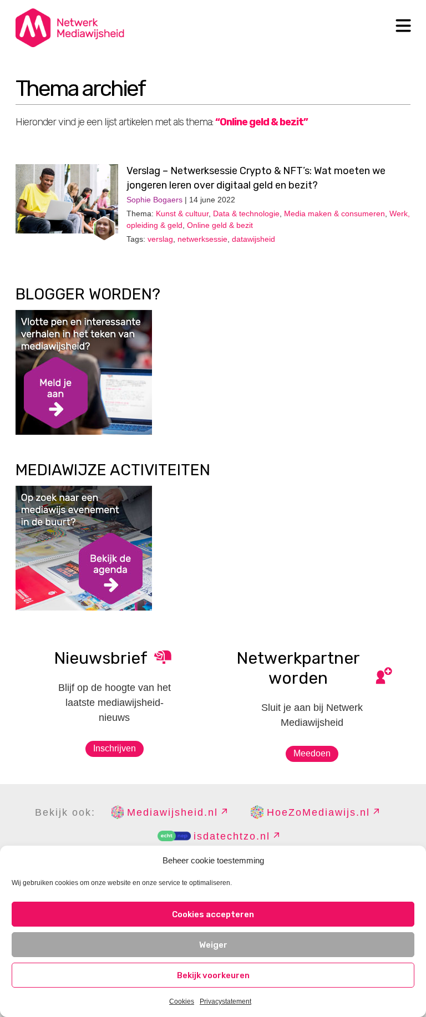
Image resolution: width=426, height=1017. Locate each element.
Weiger (213, 945)
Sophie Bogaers (154, 199)
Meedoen (312, 753)
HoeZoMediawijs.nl (318, 812)
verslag (160, 239)
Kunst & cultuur (182, 213)
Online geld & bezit (220, 225)
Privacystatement (225, 1001)
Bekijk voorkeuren (213, 975)
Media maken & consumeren (334, 213)
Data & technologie (246, 213)
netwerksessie (202, 239)
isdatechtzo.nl (232, 836)
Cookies (181, 1001)
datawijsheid (253, 239)
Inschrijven (114, 748)
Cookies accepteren (213, 914)
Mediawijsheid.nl (172, 812)
